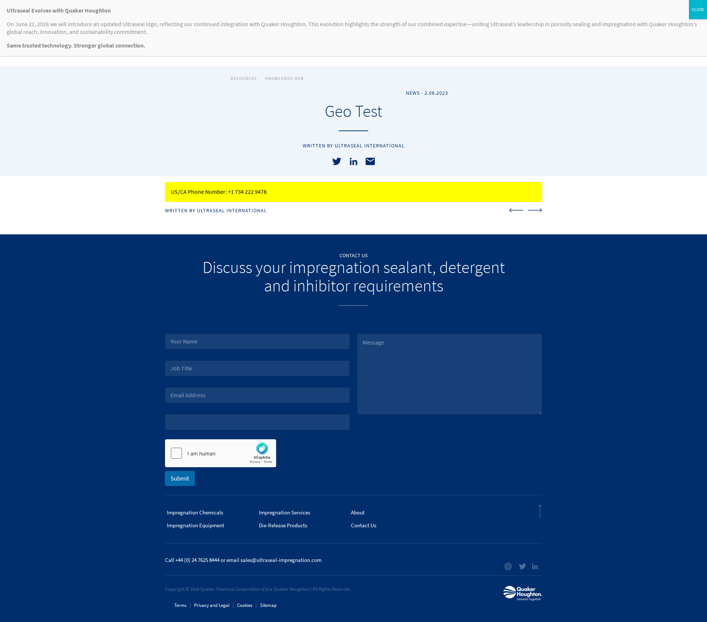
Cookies (244, 605)
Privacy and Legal (211, 605)
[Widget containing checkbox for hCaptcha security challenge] (220, 453)
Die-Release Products (283, 525)
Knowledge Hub (284, 78)
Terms (180, 605)
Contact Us (363, 525)
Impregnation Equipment (195, 525)
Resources (244, 78)
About (358, 512)
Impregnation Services (284, 512)
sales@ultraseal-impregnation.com (280, 560)
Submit (179, 478)
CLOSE (698, 10)
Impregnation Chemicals (195, 512)
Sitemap (268, 605)
